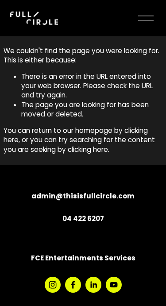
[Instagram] (53, 285)
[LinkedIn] (93, 285)
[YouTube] (114, 285)
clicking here (88, 150)
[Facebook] (73, 285)
